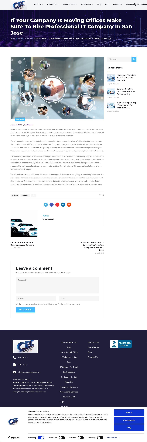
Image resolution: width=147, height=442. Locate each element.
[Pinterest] (57, 205)
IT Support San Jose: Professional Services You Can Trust (69, 392)
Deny (129, 428)
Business (28, 38)
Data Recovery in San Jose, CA (22, 379)
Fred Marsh (28, 125)
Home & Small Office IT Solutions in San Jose (69, 357)
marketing (25, 195)
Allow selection (129, 420)
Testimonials (93, 342)
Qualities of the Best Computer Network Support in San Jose (31, 388)
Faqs (61, 402)
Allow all (129, 413)
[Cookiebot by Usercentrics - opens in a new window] (14, 437)
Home (13, 38)
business (15, 195)
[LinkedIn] (63, 205)
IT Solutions (52, 4)
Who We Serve (69, 4)
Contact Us (117, 4)
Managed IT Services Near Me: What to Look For (126, 77)
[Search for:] (121, 59)
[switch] (62, 437)
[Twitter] (46, 205)
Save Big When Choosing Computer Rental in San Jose (29, 392)
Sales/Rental (86, 4)
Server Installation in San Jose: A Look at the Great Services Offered (33, 385)
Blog (107, 4)
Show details (112, 438)
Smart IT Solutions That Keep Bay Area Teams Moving (126, 91)
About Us (37, 4)
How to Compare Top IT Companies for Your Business (126, 105)
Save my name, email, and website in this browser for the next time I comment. (49, 304)
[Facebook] (52, 205)
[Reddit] (69, 205)
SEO (33, 195)
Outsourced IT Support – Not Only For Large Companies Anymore (32, 382)
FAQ (99, 4)
